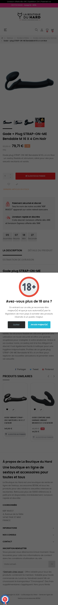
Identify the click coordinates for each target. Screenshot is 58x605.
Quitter (16, 325)
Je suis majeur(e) (39, 325)
